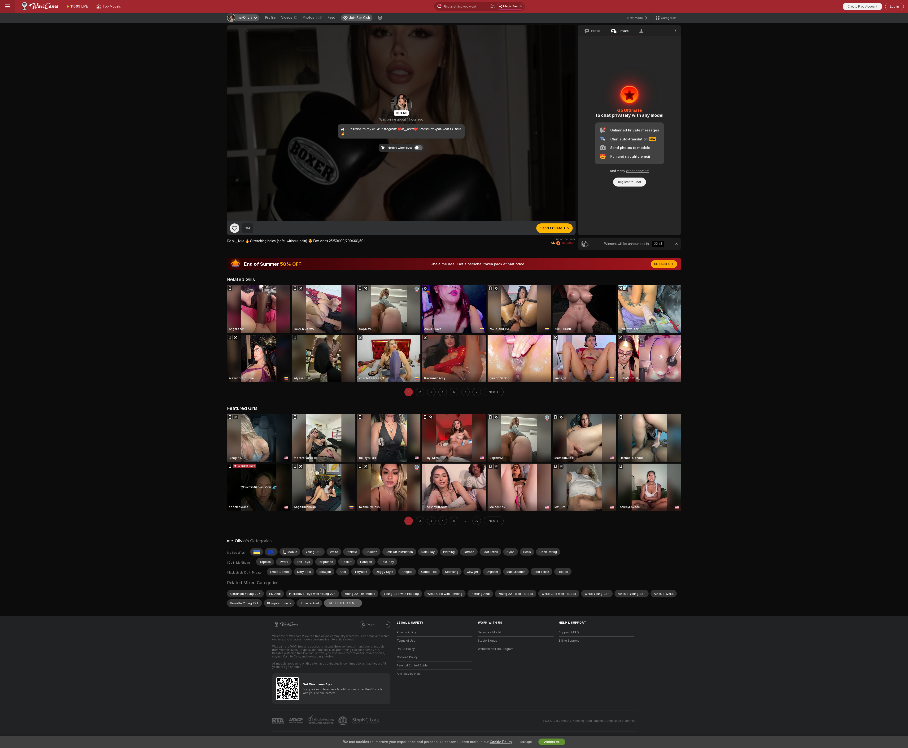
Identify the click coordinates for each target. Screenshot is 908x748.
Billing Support (569, 640)
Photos (312, 17)
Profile (270, 17)
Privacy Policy (406, 632)
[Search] (492, 6)
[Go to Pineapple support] (343, 720)
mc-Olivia (236, 540)
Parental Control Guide (412, 665)
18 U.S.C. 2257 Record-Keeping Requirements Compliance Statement (588, 720)
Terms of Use (406, 640)
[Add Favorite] (234, 228)
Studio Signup (487, 640)
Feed (331, 17)
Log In (894, 6)
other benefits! (637, 171)
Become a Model (489, 632)
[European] (271, 552)
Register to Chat (629, 182)
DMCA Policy (406, 649)
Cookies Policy (407, 657)
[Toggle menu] (7, 6)
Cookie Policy (501, 742)
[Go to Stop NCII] (366, 721)
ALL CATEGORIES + (343, 603)
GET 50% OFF (664, 264)
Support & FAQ (569, 632)
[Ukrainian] (256, 552)
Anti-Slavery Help (409, 673)
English (371, 624)
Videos (289, 17)
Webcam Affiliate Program (495, 649)
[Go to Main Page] (38, 6)
